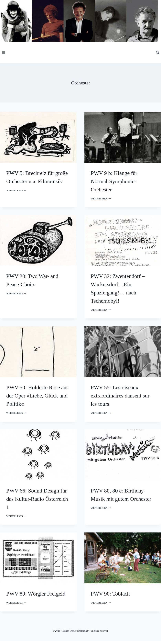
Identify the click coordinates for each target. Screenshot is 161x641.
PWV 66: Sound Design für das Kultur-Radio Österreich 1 (37, 499)
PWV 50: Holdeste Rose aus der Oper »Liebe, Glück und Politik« (37, 395)
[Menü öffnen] (3, 53)
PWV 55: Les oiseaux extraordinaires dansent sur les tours (120, 395)
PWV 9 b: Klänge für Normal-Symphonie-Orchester (114, 181)
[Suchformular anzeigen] (157, 52)
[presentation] (38, 137)
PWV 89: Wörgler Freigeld (35, 594)
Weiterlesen (16, 190)
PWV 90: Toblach (110, 594)
